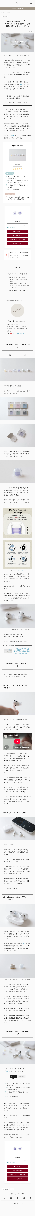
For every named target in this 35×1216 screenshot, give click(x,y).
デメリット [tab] (21, 1076)
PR (11, 1189)
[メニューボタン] (31, 3)
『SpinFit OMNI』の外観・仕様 (17, 274)
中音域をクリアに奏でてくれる (18, 283)
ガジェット (4, 16)
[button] (4, 1198)
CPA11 (8, 598)
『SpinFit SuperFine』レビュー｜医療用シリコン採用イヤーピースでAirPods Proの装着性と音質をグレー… (22, 650)
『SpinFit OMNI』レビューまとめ (17, 290)
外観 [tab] (10, 355)
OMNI (22, 84)
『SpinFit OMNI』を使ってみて (17, 277)
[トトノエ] (17, 3)
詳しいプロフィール (18, 334)
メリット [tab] (13, 1076)
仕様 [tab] (25, 355)
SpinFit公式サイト (19, 571)
